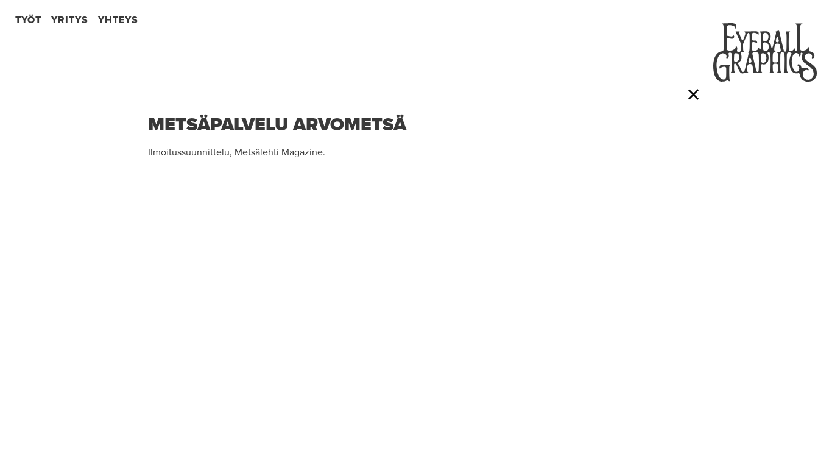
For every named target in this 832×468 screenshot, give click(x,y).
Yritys (69, 20)
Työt (28, 20)
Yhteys (118, 20)
